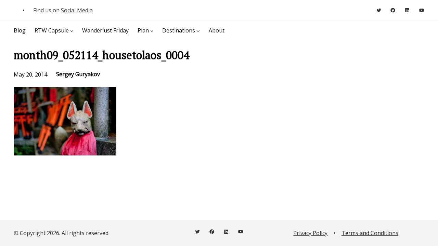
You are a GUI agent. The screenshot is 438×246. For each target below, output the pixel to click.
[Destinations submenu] (198, 30)
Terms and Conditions (370, 233)
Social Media (77, 10)
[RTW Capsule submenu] (72, 30)
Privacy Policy (310, 233)
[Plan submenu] (152, 30)
